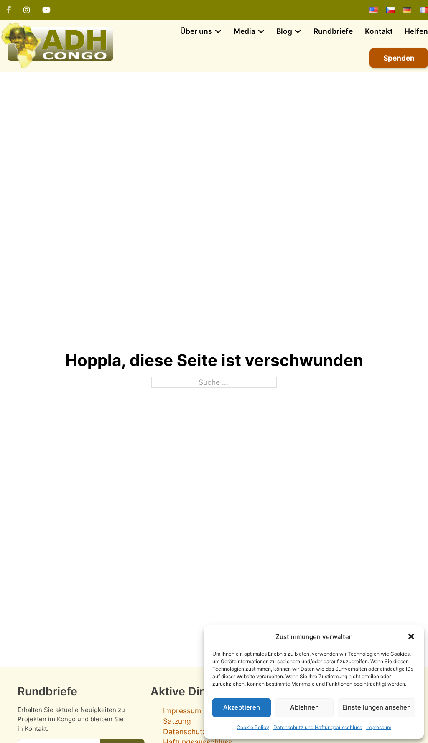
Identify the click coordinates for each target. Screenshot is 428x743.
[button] (411, 636)
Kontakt (379, 31)
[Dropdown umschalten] (218, 31)
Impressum (378, 727)
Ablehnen (304, 707)
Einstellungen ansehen (376, 707)
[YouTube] (46, 10)
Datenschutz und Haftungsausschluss (317, 727)
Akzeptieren (241, 707)
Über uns (196, 31)
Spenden (399, 57)
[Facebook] (8, 10)
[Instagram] (26, 10)
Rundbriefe (333, 31)
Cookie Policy (253, 727)
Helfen (416, 31)
